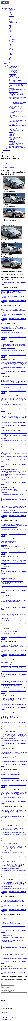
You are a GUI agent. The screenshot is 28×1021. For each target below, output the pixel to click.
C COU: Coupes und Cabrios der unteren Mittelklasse (16, 104)
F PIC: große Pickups (14, 98)
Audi (10, 12)
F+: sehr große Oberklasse (15, 77)
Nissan (10, 43)
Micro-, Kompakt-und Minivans (13, 134)
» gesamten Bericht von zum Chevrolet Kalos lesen (12, 633)
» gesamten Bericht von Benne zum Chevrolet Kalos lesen (14, 387)
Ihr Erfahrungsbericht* (6, 991)
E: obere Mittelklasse (14, 75)
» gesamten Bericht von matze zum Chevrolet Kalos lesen (14, 548)
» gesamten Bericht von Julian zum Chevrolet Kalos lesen (14, 671)
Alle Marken (12, 9)
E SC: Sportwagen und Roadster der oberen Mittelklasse (17, 126)
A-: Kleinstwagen (13, 68)
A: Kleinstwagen (13, 70)
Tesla (10, 58)
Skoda (10, 53)
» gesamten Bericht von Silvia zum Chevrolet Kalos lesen (14, 687)
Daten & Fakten (7, 165)
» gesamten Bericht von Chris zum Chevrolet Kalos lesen (13, 944)
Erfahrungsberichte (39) (8, 167)
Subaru (10, 56)
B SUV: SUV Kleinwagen (15, 81)
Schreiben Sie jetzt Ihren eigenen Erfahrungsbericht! (12, 274)
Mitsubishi (11, 41)
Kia (10, 31)
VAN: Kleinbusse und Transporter (17, 147)
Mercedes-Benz (12, 39)
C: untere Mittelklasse (14, 72)
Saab (10, 50)
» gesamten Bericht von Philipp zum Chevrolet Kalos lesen (14, 888)
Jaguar (10, 28)
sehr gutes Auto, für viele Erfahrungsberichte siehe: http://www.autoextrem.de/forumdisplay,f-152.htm (12, 955)
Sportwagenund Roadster (12, 114)
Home (8, 162)
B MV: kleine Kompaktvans (15, 137)
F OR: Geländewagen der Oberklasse (17, 97)
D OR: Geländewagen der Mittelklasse (18, 93)
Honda (10, 26)
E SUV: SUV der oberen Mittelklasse (17, 85)
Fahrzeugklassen (7, 65)
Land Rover (12, 34)
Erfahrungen (6, 63)
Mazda (10, 38)
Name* (2, 983)
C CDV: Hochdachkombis (15, 144)
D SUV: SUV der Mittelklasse (16, 84)
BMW (10, 13)
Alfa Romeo (12, 10)
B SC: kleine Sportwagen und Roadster (18, 119)
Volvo (10, 62)
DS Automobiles (13, 22)
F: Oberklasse (12, 76)
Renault (11, 49)
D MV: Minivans (13, 139)
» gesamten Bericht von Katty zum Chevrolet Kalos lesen (14, 604)
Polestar (11, 47)
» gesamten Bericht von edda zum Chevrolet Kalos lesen (13, 704)
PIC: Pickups (12, 99)
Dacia (10, 21)
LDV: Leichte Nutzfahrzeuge (15, 146)
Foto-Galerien (6, 150)
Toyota (10, 59)
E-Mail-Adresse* (4, 989)
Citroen (11, 18)
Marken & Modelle (7, 8)
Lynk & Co (11, 36)
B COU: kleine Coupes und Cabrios (17, 102)
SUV (10, 79)
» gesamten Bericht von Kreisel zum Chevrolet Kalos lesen (14, 958)
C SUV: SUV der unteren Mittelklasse (18, 83)
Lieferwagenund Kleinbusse (12, 141)
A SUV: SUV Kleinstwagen (15, 80)
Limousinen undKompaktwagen (13, 67)
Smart (10, 54)
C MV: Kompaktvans (14, 138)
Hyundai (11, 27)
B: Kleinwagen (12, 71)
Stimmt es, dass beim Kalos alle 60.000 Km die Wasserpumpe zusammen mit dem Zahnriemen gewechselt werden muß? (14, 491)
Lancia (10, 32)
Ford (10, 25)
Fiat (10, 23)
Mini (10, 40)
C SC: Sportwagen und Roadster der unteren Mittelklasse (17, 121)
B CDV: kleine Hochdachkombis (16, 143)
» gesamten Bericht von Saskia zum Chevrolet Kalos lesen (14, 620)
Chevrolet (11, 16)
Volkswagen (12, 61)
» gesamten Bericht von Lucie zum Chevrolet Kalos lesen (14, 761)
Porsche (11, 48)
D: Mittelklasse (12, 74)
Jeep (10, 30)
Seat (10, 52)
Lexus (10, 35)
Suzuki (10, 57)
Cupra (10, 19)
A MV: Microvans (13, 135)
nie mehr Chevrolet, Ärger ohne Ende (9, 631)
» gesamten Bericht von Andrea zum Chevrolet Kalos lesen (14, 740)
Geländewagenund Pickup (12, 87)
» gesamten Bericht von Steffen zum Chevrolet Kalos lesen (14, 512)
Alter (2, 986)
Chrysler (11, 17)
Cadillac (11, 14)
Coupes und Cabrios (13, 101)
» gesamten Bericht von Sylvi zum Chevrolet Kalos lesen (13, 422)
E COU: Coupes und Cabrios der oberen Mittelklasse (16, 109)
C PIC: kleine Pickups (14, 92)
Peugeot (11, 45)
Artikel (5, 148)
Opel (10, 44)
